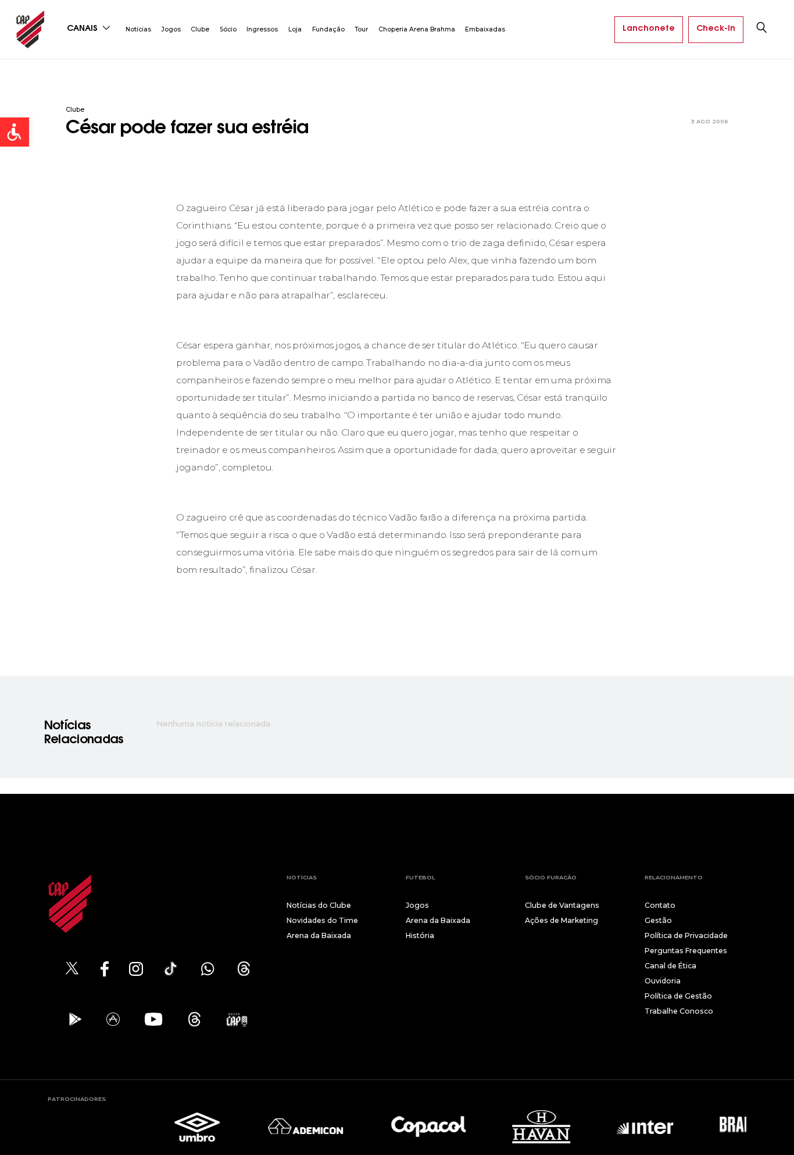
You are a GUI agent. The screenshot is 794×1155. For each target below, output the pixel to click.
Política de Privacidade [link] (686, 935)
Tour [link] (361, 29)
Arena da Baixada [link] (319, 935)
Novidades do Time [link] (322, 920)
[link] (14, 132)
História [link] (420, 935)
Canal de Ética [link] (670, 965)
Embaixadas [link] (485, 29)
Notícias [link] (138, 29)
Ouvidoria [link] (663, 980)
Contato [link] (660, 905)
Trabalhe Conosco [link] (679, 1011)
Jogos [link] (171, 29)
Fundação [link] (328, 29)
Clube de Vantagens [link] (562, 905)
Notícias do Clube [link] (319, 905)
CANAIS (83, 29)
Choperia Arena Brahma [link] (416, 29)
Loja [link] (295, 29)
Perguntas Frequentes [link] (686, 950)
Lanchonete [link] (649, 29)
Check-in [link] (715, 29)
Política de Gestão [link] (678, 996)
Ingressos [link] (262, 29)
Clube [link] (200, 29)
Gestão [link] (658, 920)
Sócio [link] (228, 29)
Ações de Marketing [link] (561, 920)
